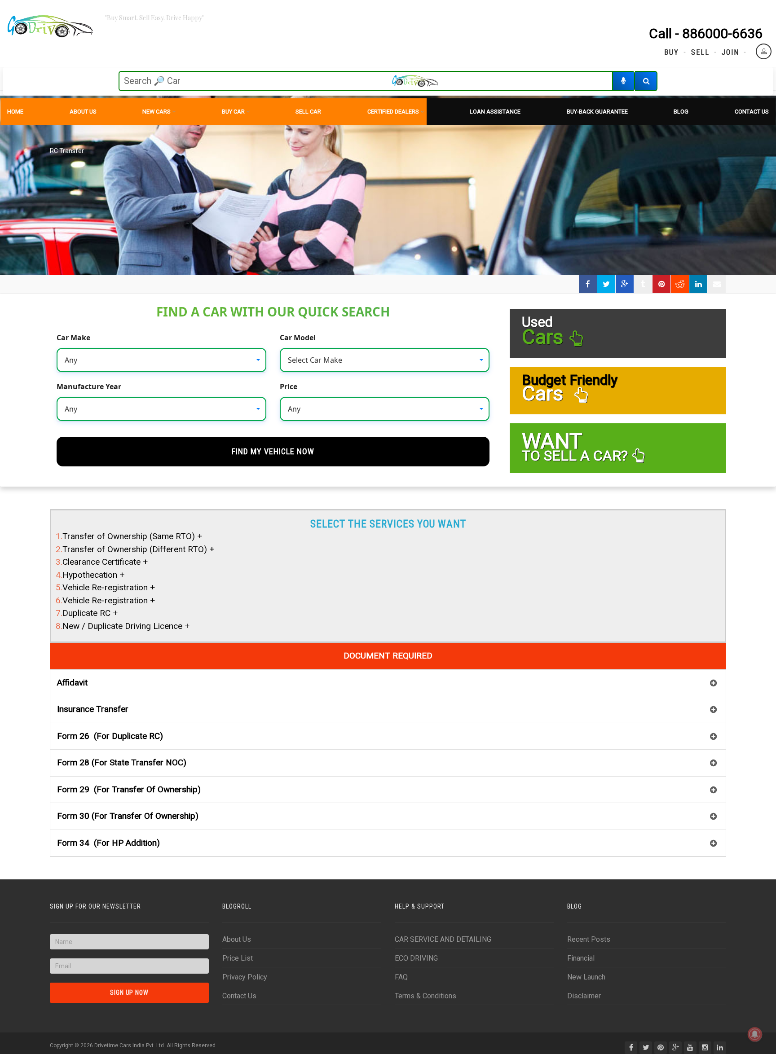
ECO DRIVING (416, 958)
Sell (700, 52)
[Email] (717, 284)
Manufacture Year (89, 386)
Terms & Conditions (425, 996)
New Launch (586, 977)
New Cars (156, 111)
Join (730, 52)
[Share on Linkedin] (698, 284)
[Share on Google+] (625, 284)
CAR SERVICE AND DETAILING (443, 939)
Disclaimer (584, 996)
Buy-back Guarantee (597, 111)
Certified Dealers (393, 111)
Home (15, 111)
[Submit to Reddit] (680, 284)
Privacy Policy (244, 977)
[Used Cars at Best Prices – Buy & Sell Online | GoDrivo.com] (50, 26)
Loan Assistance (495, 111)
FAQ (401, 977)
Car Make (73, 338)
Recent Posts (588, 939)
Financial (581, 958)
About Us (83, 111)
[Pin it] (661, 284)
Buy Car (233, 111)
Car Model (298, 338)
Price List (237, 958)
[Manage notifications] (755, 1034)
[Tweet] (606, 284)
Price (288, 386)
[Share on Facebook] (588, 284)
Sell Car (308, 111)
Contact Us (752, 111)
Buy (671, 52)
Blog (681, 111)
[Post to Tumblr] (643, 284)
